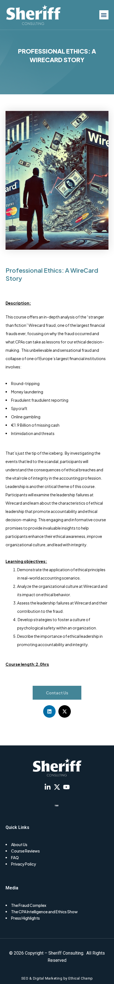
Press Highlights (25, 917)
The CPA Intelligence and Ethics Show (44, 911)
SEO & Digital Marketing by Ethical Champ (57, 978)
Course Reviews (25, 850)
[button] (103, 14)
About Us (19, 844)
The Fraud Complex (28, 905)
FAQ (15, 857)
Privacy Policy (23, 863)
